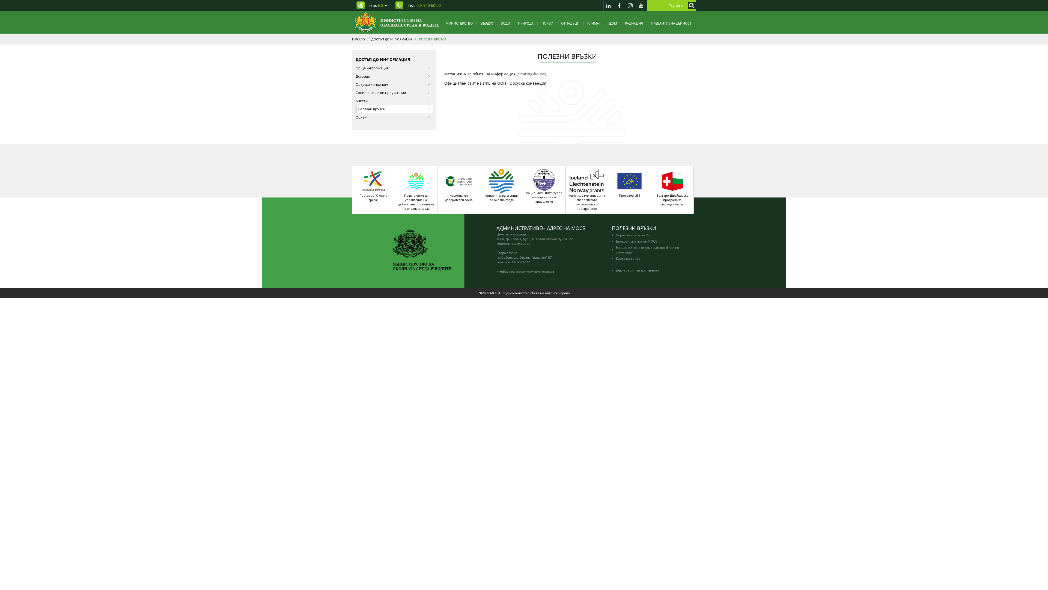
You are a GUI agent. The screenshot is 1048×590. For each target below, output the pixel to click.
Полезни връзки (371, 109)
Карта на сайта (628, 258)
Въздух (487, 23)
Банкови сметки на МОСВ (636, 241)
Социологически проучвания (381, 92)
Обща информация (372, 68)
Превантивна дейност (671, 23)
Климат (594, 23)
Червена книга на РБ (633, 235)
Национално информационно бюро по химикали (647, 249)
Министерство (459, 23)
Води (505, 23)
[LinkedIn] (608, 5)
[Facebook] (619, 5)
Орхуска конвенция (372, 84)
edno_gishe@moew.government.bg (531, 271)
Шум (613, 23)
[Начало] (396, 22)
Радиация (634, 23)
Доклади (363, 76)
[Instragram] (630, 5)
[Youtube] (641, 5)
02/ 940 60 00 (521, 244)
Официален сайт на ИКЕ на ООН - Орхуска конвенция (495, 83)
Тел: (424, 5)
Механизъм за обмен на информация (480, 73)
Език (375, 5)
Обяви (361, 117)
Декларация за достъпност (637, 270)
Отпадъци (570, 23)
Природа (526, 23)
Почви (547, 23)
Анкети (362, 101)
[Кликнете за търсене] (690, 5)
